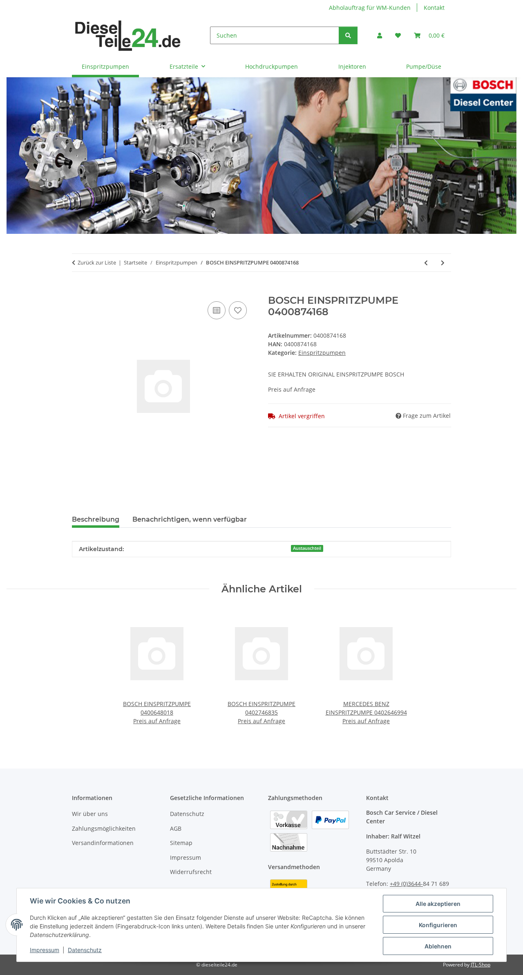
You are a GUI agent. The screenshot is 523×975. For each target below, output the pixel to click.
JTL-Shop (480, 964)
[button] (380, 35)
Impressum (44, 949)
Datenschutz (85, 949)
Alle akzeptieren (438, 903)
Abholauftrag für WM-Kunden (370, 7)
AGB (175, 828)
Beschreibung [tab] (95, 519)
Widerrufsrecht (191, 872)
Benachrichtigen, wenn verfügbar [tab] (189, 519)
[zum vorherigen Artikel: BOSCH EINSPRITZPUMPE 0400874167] (426, 262)
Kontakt (434, 7)
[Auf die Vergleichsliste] (217, 310)
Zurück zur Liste (97, 262)
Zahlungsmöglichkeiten (104, 828)
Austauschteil (307, 548)
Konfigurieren (438, 924)
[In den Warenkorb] (78, 290)
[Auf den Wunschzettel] (238, 310)
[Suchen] (348, 35)
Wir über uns (90, 814)
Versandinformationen (103, 843)
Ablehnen (438, 946)
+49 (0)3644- (406, 884)
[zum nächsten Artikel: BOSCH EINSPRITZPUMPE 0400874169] (442, 262)
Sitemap (181, 843)
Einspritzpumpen (322, 352)
